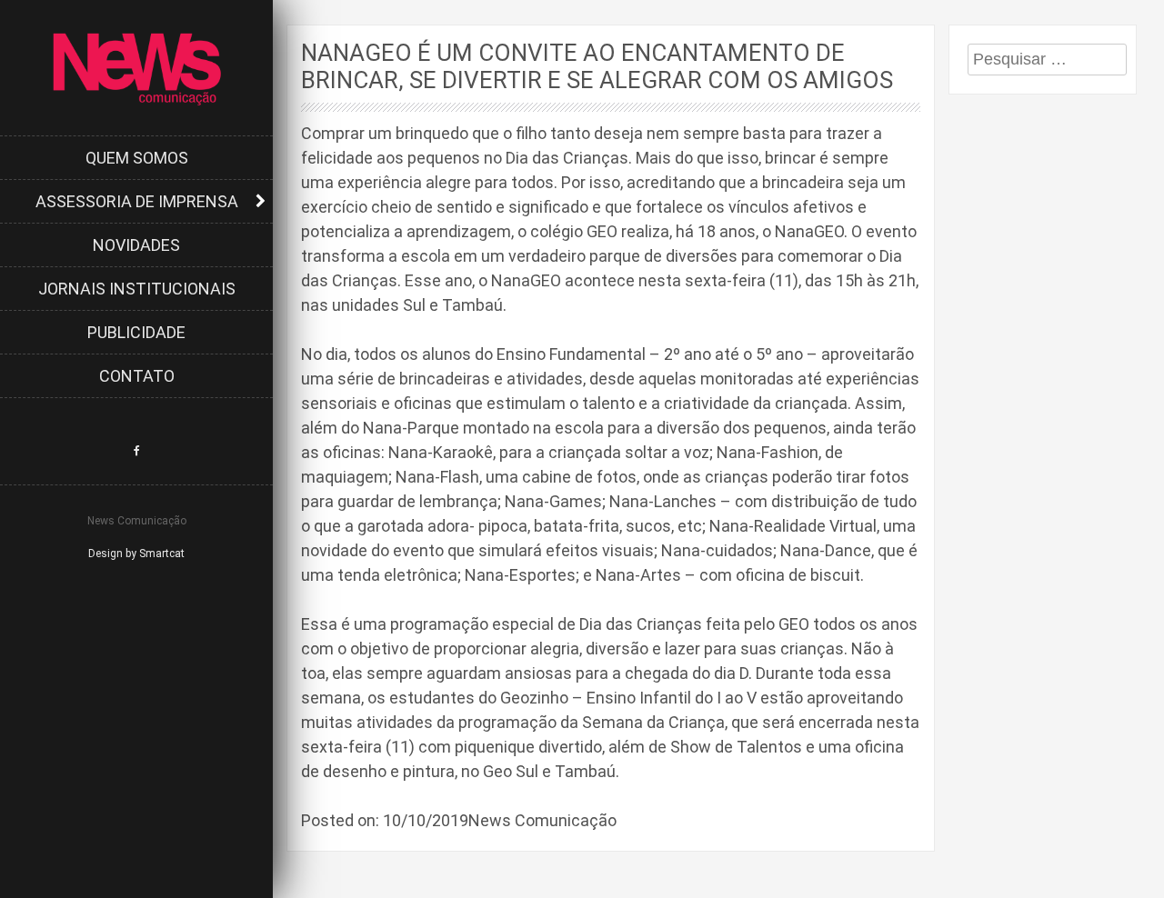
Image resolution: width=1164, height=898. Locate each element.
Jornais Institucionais (137, 288)
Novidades (136, 244)
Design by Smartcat (136, 553)
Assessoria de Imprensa (136, 201)
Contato (137, 375)
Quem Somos (136, 157)
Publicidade (136, 332)
